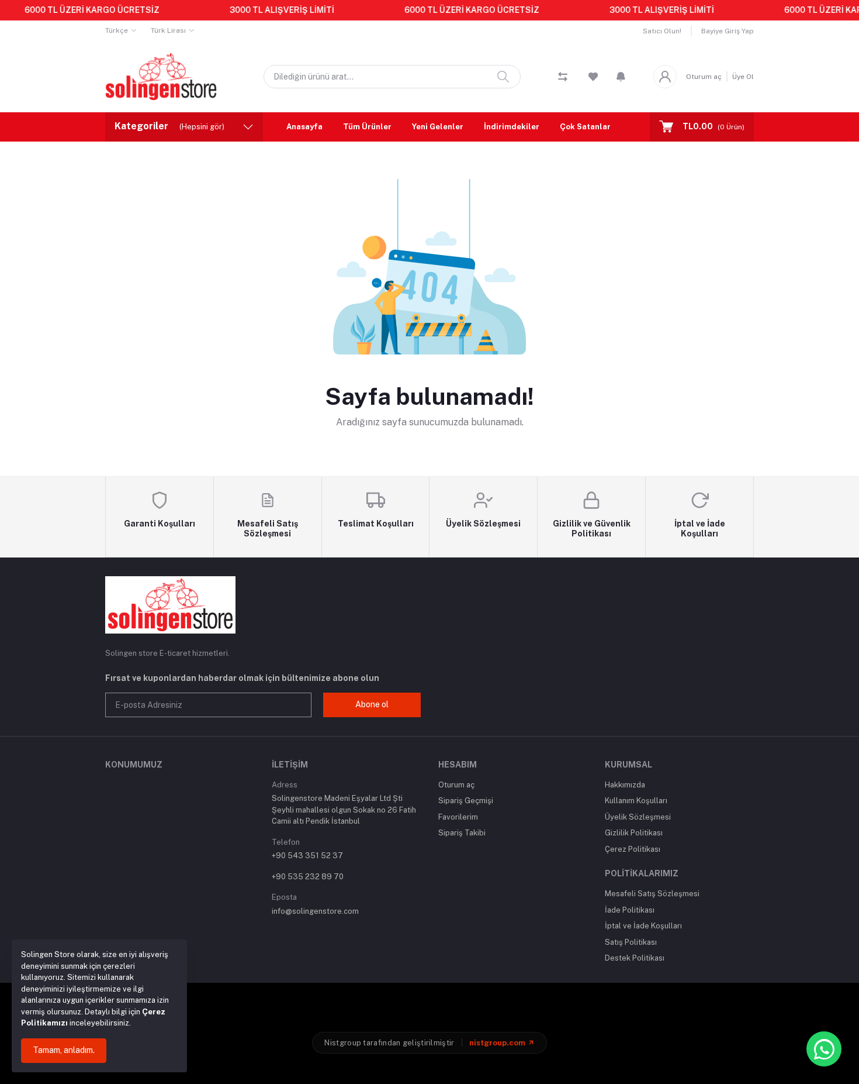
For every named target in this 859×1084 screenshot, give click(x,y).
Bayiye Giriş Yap (727, 31)
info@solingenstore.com (315, 911)
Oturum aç (704, 77)
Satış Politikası (631, 942)
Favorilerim (458, 817)
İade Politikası (629, 910)
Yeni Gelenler (437, 126)
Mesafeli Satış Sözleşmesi (652, 893)
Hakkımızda (625, 784)
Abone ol (372, 704)
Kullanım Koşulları (636, 800)
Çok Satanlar (585, 126)
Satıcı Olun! (662, 31)
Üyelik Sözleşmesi (638, 817)
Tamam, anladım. (64, 1050)
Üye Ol (743, 77)
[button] (620, 76)
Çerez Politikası (632, 849)
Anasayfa (304, 126)
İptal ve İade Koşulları (643, 925)
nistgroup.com (497, 1042)
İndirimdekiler (511, 126)
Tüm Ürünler (367, 126)
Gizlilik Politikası (634, 832)
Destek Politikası (634, 958)
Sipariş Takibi (462, 832)
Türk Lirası (168, 30)
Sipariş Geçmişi (465, 800)
